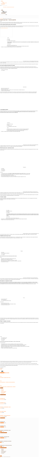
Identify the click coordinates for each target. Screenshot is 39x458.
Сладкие (3, 11)
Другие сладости (3, 4)
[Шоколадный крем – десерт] (1, 401)
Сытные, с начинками (3, 391)
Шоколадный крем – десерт (3, 402)
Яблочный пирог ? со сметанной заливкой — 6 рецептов (5, 430)
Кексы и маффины (3, 3)
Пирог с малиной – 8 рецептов (3, 411)
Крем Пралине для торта (2, 398)
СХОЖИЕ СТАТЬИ (2, 372)
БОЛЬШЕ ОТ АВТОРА (6, 372)
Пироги (2, 1)
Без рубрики (2, 393)
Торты (2, 18)
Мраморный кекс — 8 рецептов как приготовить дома (5, 415)
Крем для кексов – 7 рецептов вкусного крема (4, 436)
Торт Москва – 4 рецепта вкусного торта (5, 377)
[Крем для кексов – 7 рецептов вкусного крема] (1, 435)
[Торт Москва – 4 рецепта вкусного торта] (1, 375)
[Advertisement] (10, 16)
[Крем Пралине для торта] (1, 397)
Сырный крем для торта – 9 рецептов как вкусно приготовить (6, 445)
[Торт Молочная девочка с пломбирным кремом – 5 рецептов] (1, 384)
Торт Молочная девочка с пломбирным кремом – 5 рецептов (7, 386)
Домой (1, 18)
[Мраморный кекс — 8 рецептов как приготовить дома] (1, 414)
